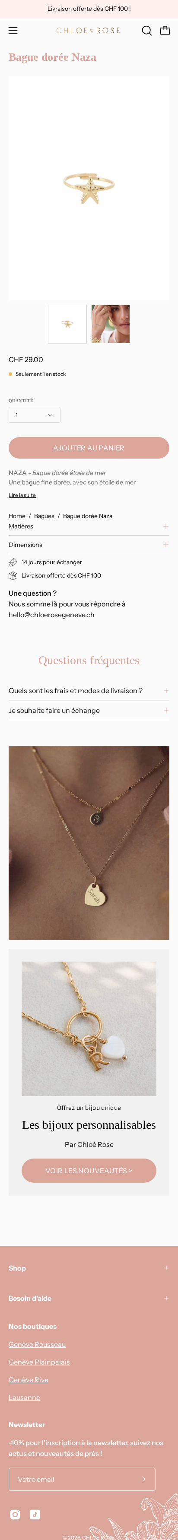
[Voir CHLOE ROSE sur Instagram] (15, 1514)
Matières (21, 526)
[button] (146, 31)
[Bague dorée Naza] (67, 324)
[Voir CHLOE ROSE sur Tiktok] (35, 1514)
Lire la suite (22, 495)
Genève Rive (28, 1379)
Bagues (44, 516)
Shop (17, 1268)
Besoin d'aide (30, 1298)
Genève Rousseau (37, 1344)
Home (17, 516)
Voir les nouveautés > (89, 1170)
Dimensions (25, 545)
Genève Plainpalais (39, 1362)
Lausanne (24, 1397)
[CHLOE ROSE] (89, 30)
